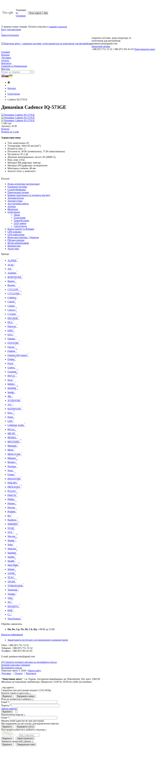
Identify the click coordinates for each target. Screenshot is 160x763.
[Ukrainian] (7, 76)
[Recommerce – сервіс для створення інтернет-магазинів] (29, 662)
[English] (3, 76)
